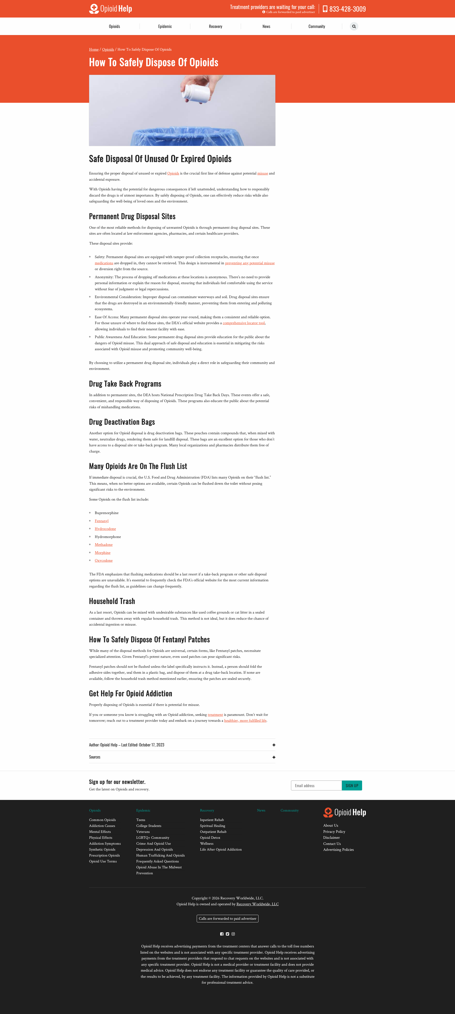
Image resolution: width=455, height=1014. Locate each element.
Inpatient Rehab (212, 819)
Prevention (144, 872)
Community (317, 26)
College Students (148, 825)
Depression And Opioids (154, 849)
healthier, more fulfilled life (245, 720)
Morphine (102, 552)
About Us (330, 825)
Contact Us (332, 843)
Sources (94, 757)
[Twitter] (227, 934)
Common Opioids (102, 819)
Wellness (207, 843)
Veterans (143, 831)
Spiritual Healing (212, 825)
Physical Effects (100, 837)
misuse (262, 173)
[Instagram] (233, 934)
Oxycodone (104, 560)
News (266, 26)
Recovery (215, 26)
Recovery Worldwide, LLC (258, 903)
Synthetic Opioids (102, 849)
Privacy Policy (334, 831)
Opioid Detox (210, 837)
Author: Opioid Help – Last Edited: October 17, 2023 (126, 745)
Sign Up (352, 785)
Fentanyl (102, 520)
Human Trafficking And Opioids (160, 855)
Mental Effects (100, 831)
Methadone (104, 544)
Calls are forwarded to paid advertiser (290, 11)
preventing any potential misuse (250, 262)
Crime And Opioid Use (153, 843)
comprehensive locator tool (244, 322)
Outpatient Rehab (213, 831)
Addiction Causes (102, 825)
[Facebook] (222, 934)
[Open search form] (354, 26)
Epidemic (165, 26)
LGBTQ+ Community (152, 837)
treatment (215, 714)
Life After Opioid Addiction (221, 849)
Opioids (114, 26)
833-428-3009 (347, 8)
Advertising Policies (338, 849)
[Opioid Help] (110, 9)
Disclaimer (331, 837)
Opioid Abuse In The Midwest (159, 867)
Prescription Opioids (104, 855)
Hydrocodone (105, 528)
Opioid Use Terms (103, 861)
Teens (140, 819)
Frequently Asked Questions (157, 861)
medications (104, 262)
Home (94, 49)
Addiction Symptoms (105, 843)
